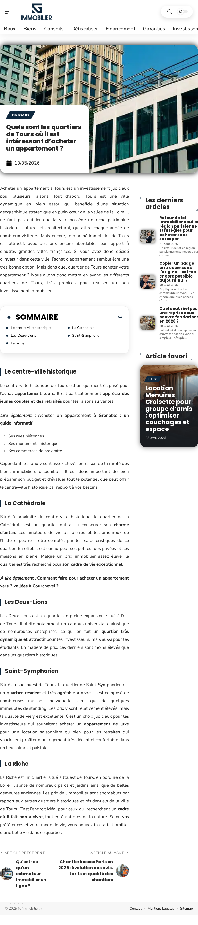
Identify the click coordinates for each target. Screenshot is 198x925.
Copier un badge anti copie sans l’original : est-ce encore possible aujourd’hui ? (177, 272)
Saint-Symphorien (86, 335)
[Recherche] (169, 12)
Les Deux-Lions (23, 335)
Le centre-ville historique (31, 327)
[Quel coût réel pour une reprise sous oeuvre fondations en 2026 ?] (147, 323)
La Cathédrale (83, 327)
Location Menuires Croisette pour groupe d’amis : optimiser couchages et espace (168, 408)
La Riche (17, 343)
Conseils (20, 115)
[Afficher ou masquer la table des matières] (90, 317)
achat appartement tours (28, 393)
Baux (152, 379)
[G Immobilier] (37, 11)
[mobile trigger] (9, 11)
